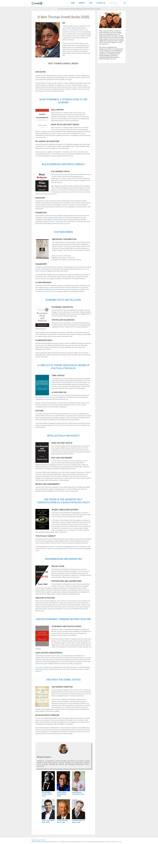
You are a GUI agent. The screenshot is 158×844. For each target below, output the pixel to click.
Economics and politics (42, 667)
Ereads (33, 840)
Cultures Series (63, 231)
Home (73, 3)
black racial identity (58, 221)
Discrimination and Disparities (63, 558)
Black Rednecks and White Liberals (63, 164)
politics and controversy (45, 397)
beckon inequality (78, 720)
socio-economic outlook (48, 291)
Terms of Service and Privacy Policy (42, 841)
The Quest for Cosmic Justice (63, 679)
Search (124, 3)
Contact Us (101, 3)
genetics (67, 289)
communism (74, 152)
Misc (90, 3)
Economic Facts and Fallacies (63, 299)
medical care (59, 656)
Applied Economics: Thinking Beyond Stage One (63, 619)
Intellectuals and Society (63, 435)
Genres (81, 3)
